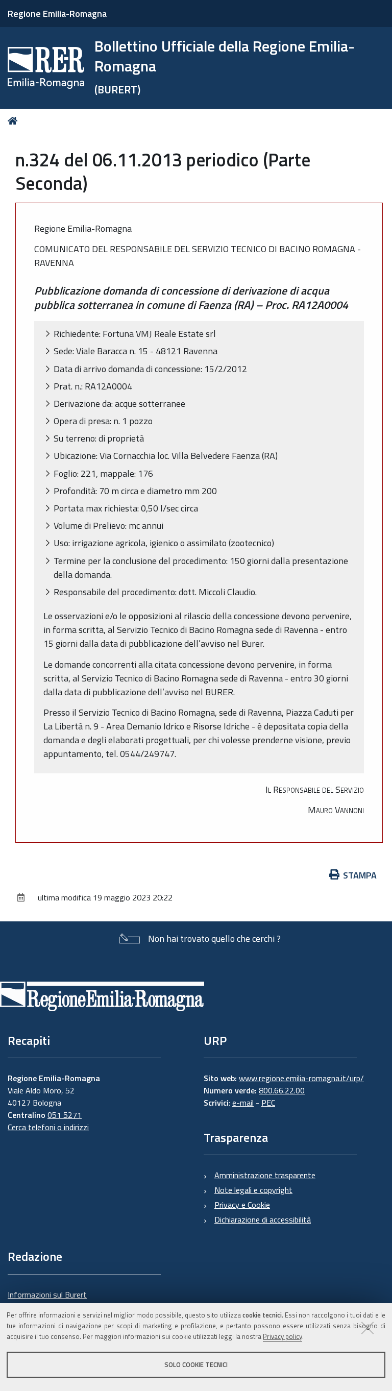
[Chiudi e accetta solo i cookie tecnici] (367, 1328)
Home (14, 120)
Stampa (360, 875)
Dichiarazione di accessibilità (262, 1219)
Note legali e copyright (253, 1190)
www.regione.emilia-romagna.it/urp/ (301, 1078)
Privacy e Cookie (242, 1205)
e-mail (243, 1102)
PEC (268, 1102)
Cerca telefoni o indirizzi (48, 1127)
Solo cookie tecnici (196, 1364)
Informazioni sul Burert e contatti (47, 1300)
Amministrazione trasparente (264, 1175)
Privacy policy (282, 1336)
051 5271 (64, 1115)
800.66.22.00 (282, 1090)
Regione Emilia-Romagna (57, 13)
